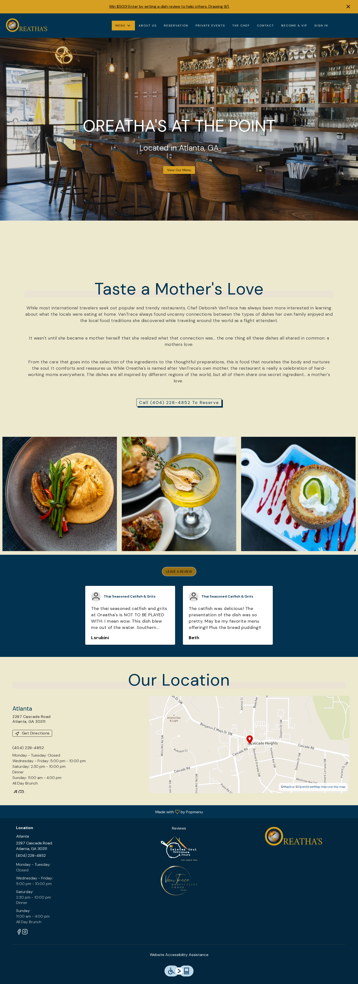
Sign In (321, 25)
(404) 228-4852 (31, 855)
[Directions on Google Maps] (249, 744)
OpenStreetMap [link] (309, 787)
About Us (148, 25)
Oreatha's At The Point (292, 837)
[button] (123, 25)
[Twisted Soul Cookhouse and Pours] (179, 848)
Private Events (210, 25)
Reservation (176, 25)
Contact (265, 25)
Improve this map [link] (333, 787)
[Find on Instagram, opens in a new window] (25, 932)
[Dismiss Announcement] (348, 6)
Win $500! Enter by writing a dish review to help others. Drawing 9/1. (169, 6)
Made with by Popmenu (103, 811)
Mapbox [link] (289, 787)
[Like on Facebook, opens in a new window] (19, 932)
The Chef (241, 25)
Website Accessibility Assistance (179, 954)
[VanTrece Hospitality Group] (179, 880)
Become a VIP (294, 25)
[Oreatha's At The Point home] (26, 25)
